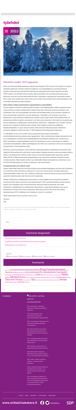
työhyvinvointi (39, 280)
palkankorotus (58, 275)
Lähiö (37, 274)
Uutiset (20, 207)
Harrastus (9, 272)
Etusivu (51, 1)
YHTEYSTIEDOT (42, 395)
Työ (33, 279)
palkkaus (7, 277)
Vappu (15, 282)
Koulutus (22, 275)
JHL (41, 272)
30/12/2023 (8, 207)
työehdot (5, 209)
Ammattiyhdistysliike (35, 207)
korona (16, 275)
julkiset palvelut (9, 275)
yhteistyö (27, 282)
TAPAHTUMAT (51, 395)
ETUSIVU (21, 395)
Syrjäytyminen (61, 277)
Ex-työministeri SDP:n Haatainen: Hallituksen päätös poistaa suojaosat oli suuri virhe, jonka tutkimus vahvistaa (37, 353)
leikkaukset (52, 207)
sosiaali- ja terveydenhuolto (31, 277)
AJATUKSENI (33, 395)
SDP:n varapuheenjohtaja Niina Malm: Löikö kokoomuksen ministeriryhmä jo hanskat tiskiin (37, 340)
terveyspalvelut (27, 280)
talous (69, 277)
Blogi (56, 1)
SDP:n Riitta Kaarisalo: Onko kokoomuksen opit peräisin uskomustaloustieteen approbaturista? (37, 315)
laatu (33, 275)
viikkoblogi (20, 282)
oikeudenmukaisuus (49, 275)
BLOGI (26, 395)
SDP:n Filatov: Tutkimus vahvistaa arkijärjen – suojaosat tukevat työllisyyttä (36, 361)
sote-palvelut (45, 277)
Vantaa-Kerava (9, 282)
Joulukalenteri (50, 272)
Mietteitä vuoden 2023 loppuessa (20, 82)
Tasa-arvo (10, 279)
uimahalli (56, 280)
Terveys (18, 279)
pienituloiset (59, 207)
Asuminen (35, 269)
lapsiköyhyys (45, 207)
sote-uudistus (52, 277)
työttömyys (51, 280)
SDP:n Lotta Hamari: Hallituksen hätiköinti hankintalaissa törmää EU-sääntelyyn (37, 308)
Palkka (65, 274)
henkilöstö (16, 272)
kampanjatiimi (19, 209)
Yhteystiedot (71, 1)
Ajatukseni (62, 1)
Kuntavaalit (28, 275)
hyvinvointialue (32, 272)
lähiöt (42, 275)
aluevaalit (7, 270)
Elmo (67, 270)
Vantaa (63, 279)
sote (39, 277)
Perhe (22, 277)
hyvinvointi (22, 272)
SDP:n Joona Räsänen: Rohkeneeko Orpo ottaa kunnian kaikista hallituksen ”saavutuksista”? (38, 323)
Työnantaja (45, 280)
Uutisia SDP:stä (33, 302)
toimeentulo (66, 207)
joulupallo (62, 272)
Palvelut (14, 277)
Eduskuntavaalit (56, 269)
